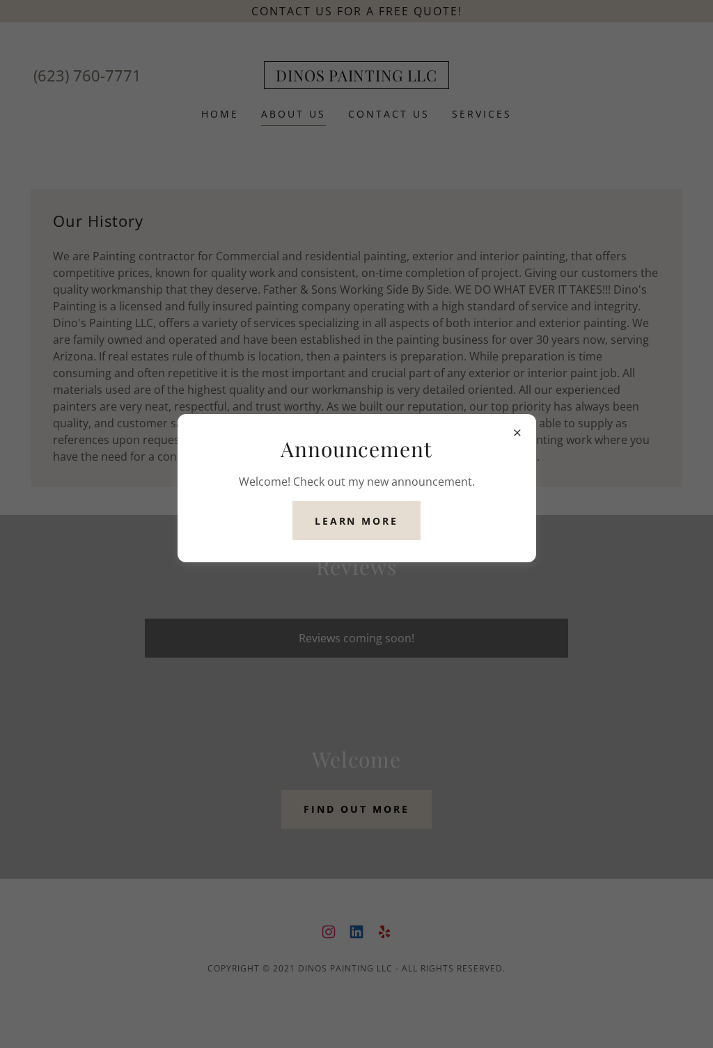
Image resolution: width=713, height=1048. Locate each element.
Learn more (357, 520)
